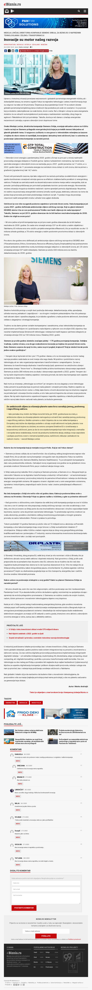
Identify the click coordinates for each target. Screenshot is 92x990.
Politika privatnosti (42, 982)
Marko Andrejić (24, 47)
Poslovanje (49, 967)
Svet (35, 957)
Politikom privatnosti (74, 939)
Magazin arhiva (77, 982)
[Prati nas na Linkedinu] (24, 985)
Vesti (35, 952)
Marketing (31, 982)
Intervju (28, 44)
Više (50, 51)
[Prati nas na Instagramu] (21, 985)
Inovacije (20, 44)
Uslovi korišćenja (56, 982)
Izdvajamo (36, 44)
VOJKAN (18, 817)
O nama (7, 982)
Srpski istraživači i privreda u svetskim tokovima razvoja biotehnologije (39, 638)
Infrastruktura (10, 44)
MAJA (17, 803)
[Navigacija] (85, 11)
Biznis (36, 962)
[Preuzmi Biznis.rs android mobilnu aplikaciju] (12, 11)
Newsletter (67, 982)
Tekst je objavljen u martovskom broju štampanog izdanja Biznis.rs (59, 692)
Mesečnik (44, 44)
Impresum (15, 982)
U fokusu (49, 962)
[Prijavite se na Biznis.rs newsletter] (7, 11)
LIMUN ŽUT (19, 790)
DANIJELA (19, 754)
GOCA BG (18, 844)
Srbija (47, 952)
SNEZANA (21, 766)
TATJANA (18, 858)
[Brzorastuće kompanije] (78, 957)
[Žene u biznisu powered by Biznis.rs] (73, 967)
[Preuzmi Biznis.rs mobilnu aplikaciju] (16, 985)
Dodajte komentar (20, 871)
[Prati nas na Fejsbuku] (14, 985)
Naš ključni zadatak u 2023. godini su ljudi (26, 634)
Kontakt (23, 982)
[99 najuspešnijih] (68, 957)
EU (35, 967)
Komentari (16, 750)
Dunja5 (17, 831)
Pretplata (8, 984)
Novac (48, 957)
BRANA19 (20, 777)
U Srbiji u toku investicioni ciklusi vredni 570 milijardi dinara (33, 629)
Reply (18, 761)
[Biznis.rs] (14, 953)
